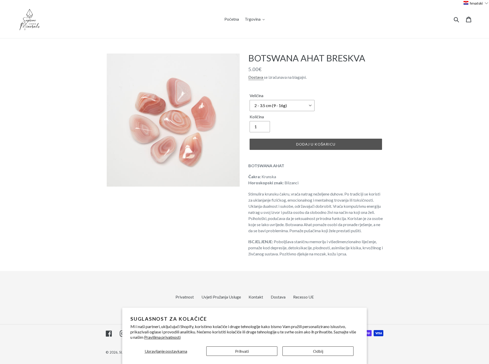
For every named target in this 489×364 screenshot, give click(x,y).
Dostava (256, 77)
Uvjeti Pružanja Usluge (221, 296)
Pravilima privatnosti (162, 337)
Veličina (256, 95)
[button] (476, 3)
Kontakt (256, 296)
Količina (257, 116)
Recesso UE (303, 296)
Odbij (318, 351)
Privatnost (184, 296)
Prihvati (242, 351)
